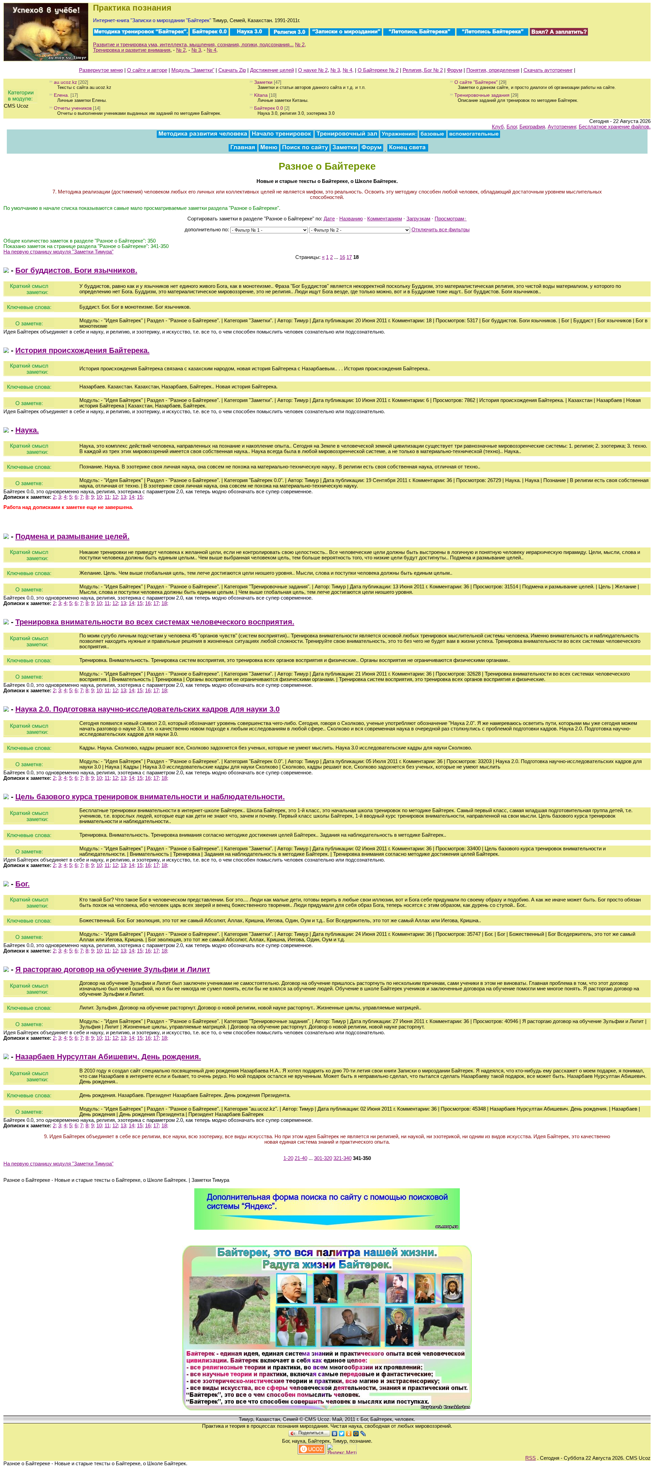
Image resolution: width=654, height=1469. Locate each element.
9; (93, 497)
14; (132, 497)
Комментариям (384, 218)
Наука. (27, 430)
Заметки (263, 82)
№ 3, (196, 50)
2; (55, 497)
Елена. (61, 95)
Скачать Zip (232, 70)
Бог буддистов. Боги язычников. (76, 270)
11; (108, 497)
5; (71, 497)
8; (87, 497)
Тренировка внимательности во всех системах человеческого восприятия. (154, 622)
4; (66, 497)
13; (124, 497)
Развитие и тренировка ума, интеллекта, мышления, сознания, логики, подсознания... (193, 44)
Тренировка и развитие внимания (131, 50)
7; (82, 497)
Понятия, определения (492, 70)
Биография (532, 126)
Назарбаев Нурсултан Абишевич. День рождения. (108, 1056)
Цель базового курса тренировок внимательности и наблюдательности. (150, 796)
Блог (512, 126)
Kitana (261, 95)
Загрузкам (418, 218)
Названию (351, 218)
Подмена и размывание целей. (72, 536)
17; (156, 603)
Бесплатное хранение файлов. (615, 126)
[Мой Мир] (356, 1433)
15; (140, 497)
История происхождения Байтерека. (82, 350)
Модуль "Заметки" (192, 70)
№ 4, (212, 50)
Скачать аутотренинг (548, 70)
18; (164, 603)
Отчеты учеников (73, 108)
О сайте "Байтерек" (476, 82)
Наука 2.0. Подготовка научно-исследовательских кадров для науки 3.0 (147, 709)
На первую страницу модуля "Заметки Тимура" (58, 251)
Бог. (22, 884)
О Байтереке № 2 (378, 70)
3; (60, 497)
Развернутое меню (101, 70)
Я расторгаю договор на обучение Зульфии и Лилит (112, 969)
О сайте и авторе (147, 70)
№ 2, (300, 44)
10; (99, 497)
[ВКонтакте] (334, 1433)
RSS (530, 1458)
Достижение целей (272, 70)
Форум (454, 70)
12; (115, 497)
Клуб (498, 126)
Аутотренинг (562, 126)
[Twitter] (341, 1433)
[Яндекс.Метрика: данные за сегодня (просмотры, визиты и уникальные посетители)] (342, 1449)
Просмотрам (449, 218)
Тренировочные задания (482, 95)
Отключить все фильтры (440, 229)
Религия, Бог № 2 (423, 70)
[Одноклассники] (349, 1433)
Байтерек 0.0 (268, 108)
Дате (329, 218)
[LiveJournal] (363, 1433)
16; (148, 603)
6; (77, 497)
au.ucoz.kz (65, 82)
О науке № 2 (313, 70)
